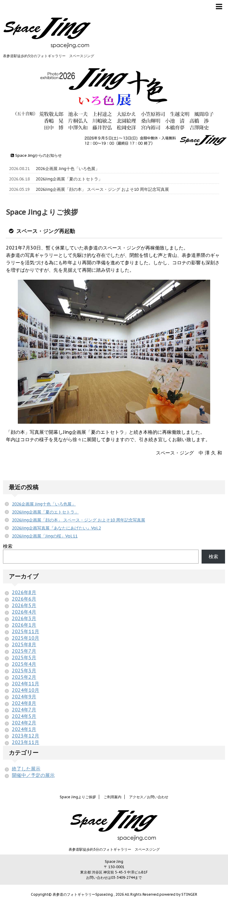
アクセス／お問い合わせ (148, 797)
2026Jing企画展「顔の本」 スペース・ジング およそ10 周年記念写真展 (102, 189)
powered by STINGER (178, 894)
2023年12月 (25, 736)
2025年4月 (24, 664)
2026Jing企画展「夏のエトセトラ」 (69, 179)
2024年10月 (25, 690)
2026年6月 (24, 599)
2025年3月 (24, 670)
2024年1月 (24, 729)
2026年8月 (24, 592)
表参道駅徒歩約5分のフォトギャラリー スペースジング (114, 849)
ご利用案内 (112, 797)
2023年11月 (25, 742)
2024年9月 (24, 697)
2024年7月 (24, 710)
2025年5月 (24, 657)
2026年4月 (24, 612)
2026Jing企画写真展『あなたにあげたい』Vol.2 (56, 528)
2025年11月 (25, 631)
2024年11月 (25, 684)
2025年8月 (24, 644)
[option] (114, 105)
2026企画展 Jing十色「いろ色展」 (67, 168)
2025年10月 (25, 638)
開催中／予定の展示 (33, 775)
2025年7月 (24, 651)
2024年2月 (24, 723)
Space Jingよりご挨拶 (78, 797)
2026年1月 (24, 625)
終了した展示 (26, 769)
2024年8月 (24, 703)
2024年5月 (24, 716)
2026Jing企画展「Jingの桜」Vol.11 (44, 536)
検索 (7, 546)
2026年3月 (24, 618)
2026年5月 (24, 605)
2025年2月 (24, 677)
